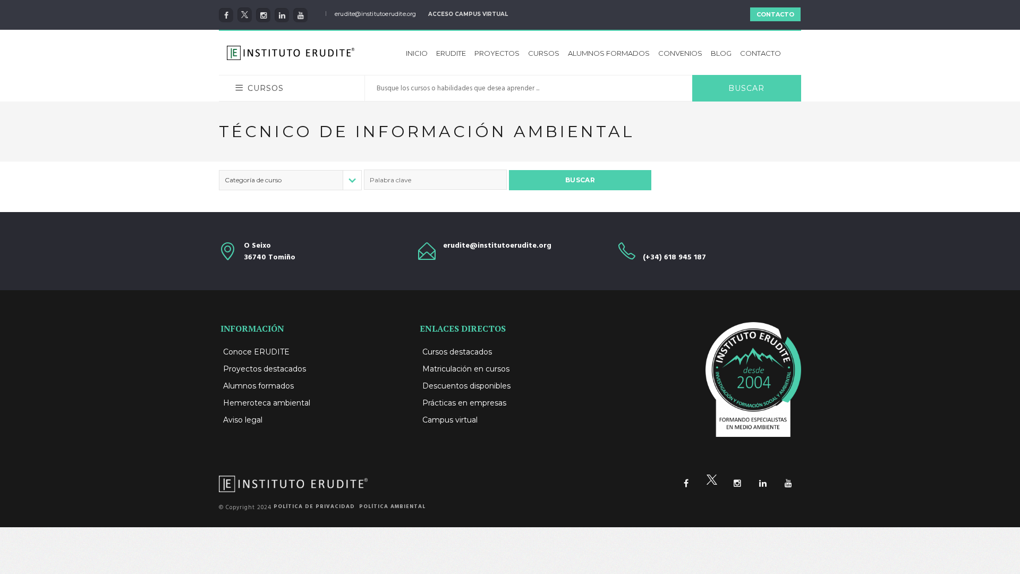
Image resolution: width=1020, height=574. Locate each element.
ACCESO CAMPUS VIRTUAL (468, 14)
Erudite (451, 53)
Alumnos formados (609, 53)
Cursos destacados (457, 352)
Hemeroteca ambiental (266, 403)
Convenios (680, 53)
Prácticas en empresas (464, 403)
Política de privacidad (314, 506)
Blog (721, 53)
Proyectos (497, 53)
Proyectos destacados (264, 369)
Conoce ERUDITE (256, 352)
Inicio (417, 53)
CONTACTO (775, 14)
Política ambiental (392, 506)
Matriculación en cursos (465, 369)
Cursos (543, 53)
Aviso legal (242, 420)
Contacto (760, 53)
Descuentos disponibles (466, 386)
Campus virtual (450, 420)
